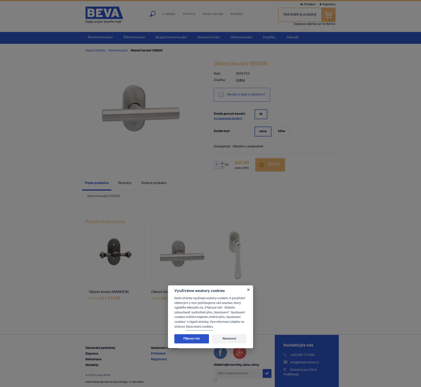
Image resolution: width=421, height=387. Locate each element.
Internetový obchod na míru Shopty (107, 382)
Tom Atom (138, 382)
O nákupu (168, 14)
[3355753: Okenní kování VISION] (179, 255)
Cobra (240, 80)
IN (260, 114)
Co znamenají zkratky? (228, 118)
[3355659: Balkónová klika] (241, 255)
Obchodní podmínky (100, 348)
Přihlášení (310, 4)
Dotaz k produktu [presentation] (153, 183)
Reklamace (94, 359)
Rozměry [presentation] (125, 183)
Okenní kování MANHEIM (109, 292)
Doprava (92, 353)
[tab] (96, 184)
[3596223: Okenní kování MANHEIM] (116, 255)
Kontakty (236, 14)
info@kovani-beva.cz (304, 362)
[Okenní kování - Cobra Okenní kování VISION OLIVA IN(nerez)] (136, 110)
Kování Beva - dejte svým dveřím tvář (104, 15)
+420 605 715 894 (302, 355)
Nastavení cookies (164, 348)
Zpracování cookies (199, 326)
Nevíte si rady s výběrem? (246, 94)
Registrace (329, 4)
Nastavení (229, 339)
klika (281, 131)
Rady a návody (213, 14)
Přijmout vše (191, 339)
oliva (263, 131)
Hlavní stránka (95, 50)
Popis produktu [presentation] (97, 183)
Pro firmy (189, 14)
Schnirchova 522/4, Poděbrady (300, 372)
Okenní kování (118, 50)
